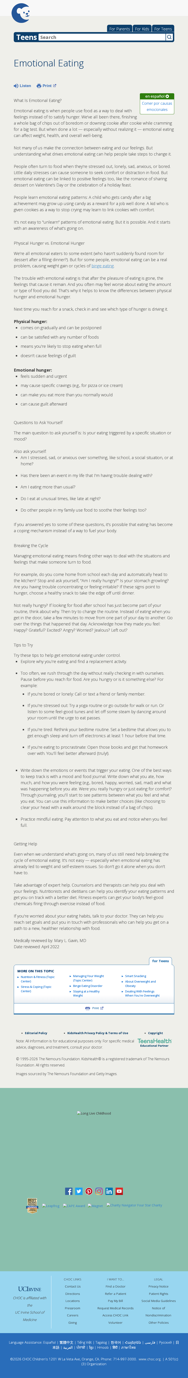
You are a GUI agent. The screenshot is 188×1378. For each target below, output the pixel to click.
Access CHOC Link (115, 1315)
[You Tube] (119, 1191)
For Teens (163, 29)
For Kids (142, 29)
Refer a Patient (115, 1294)
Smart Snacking (135, 976)
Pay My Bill (115, 1301)
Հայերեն (133, 1342)
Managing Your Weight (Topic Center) (88, 978)
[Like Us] (68, 1191)
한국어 (116, 1342)
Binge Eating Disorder (87, 986)
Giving (72, 1322)
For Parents (119, 29)
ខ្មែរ (91, 1347)
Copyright (155, 1033)
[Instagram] (99, 1191)
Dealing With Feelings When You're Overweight (142, 993)
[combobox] (102, 37)
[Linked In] (109, 1191)
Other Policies (159, 1322)
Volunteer (115, 1322)
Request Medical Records (115, 1308)
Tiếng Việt (84, 1342)
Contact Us (72, 1286)
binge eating (102, 265)
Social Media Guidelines (158, 1301)
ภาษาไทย (128, 1347)
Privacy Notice (159, 1286)
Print (47, 86)
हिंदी (115, 1347)
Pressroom (72, 1308)
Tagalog (101, 1342)
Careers (72, 1315)
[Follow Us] (78, 1191)
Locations (73, 1301)
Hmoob (103, 1347)
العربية (68, 1347)
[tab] (160, 961)
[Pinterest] (89, 1191)
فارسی (150, 1342)
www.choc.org (149, 1359)
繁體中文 (66, 1342)
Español (49, 1342)
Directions (72, 1294)
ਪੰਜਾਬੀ (81, 1347)
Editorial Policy (36, 1033)
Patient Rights (158, 1294)
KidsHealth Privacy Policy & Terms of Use (97, 1033)
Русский (165, 1342)
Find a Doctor (115, 1286)
